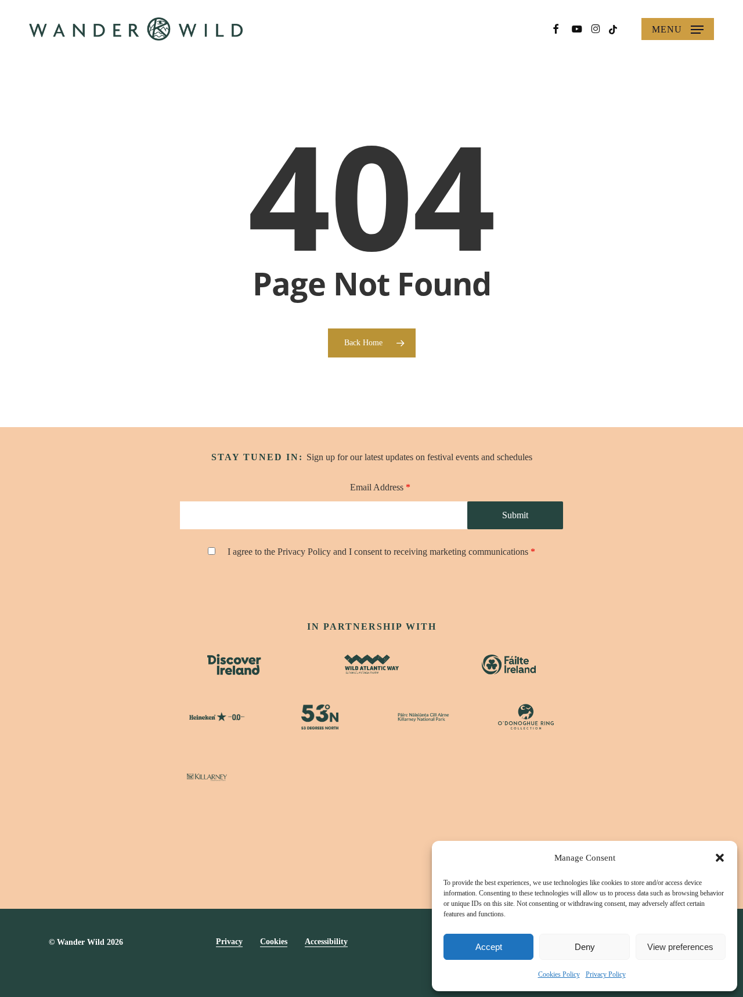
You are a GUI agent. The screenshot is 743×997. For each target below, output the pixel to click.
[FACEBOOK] (555, 29)
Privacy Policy (606, 974)
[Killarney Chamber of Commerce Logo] (454, 777)
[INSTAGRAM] (595, 29)
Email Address (380, 487)
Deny (585, 947)
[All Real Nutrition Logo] (536, 777)
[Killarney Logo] (207, 777)
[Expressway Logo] (372, 777)
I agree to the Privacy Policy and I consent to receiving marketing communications (381, 552)
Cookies (273, 941)
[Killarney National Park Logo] (423, 717)
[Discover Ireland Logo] (234, 664)
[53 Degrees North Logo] (319, 717)
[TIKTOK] (613, 29)
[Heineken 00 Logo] (217, 716)
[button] (720, 858)
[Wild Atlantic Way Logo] (371, 664)
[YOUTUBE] (577, 29)
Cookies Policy (559, 974)
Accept (488, 947)
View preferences (680, 947)
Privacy (229, 941)
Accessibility (326, 941)
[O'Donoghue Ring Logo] (526, 716)
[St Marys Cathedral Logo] (289, 777)
